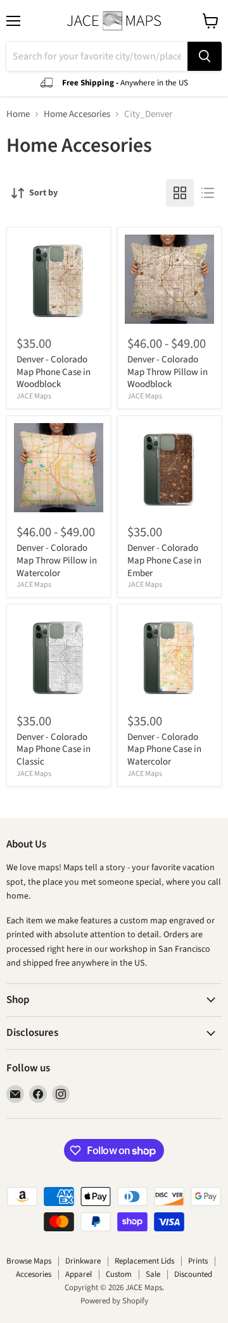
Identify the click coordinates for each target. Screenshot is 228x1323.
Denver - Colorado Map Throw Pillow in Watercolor (56, 560)
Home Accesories (77, 114)
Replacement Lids (144, 1261)
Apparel (78, 1274)
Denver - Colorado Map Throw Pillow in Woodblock (167, 372)
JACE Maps (33, 396)
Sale (153, 1274)
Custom (119, 1274)
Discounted (193, 1274)
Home (18, 114)
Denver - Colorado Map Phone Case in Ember (164, 560)
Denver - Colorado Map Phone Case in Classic (53, 749)
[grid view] (180, 193)
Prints (198, 1261)
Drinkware (83, 1261)
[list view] (208, 193)
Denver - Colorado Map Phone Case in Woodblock (53, 372)
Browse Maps (28, 1261)
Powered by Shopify (114, 1301)
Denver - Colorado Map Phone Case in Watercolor (164, 749)
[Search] (204, 56)
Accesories (33, 1274)
